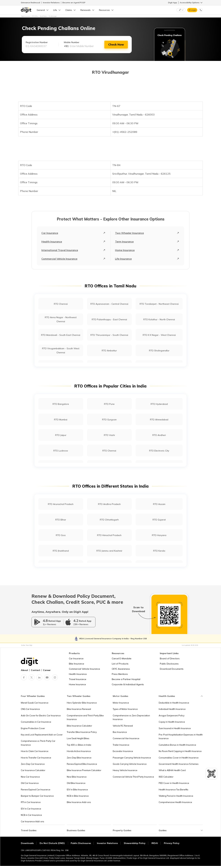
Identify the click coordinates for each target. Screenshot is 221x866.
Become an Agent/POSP (73, 2)
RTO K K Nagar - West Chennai (159, 335)
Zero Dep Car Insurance (33, 764)
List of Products (120, 663)
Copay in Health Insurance (172, 722)
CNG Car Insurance (30, 709)
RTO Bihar (60, 519)
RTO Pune (109, 404)
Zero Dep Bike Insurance (79, 757)
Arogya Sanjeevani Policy (171, 715)
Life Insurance (123, 258)
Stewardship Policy (134, 843)
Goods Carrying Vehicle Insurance (130, 764)
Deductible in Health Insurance (174, 702)
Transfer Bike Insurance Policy (82, 732)
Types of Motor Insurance (125, 709)
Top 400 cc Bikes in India (79, 745)
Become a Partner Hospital (126, 679)
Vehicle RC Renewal (123, 725)
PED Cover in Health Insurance (174, 783)
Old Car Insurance (30, 783)
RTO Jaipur (60, 435)
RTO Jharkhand (61, 550)
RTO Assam (159, 504)
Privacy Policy (171, 843)
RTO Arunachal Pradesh (60, 504)
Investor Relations (51, 2)
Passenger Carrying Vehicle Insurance (132, 757)
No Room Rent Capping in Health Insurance (180, 751)
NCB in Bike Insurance (78, 796)
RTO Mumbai (60, 419)
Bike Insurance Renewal (79, 709)
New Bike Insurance (77, 776)
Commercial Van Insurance (126, 738)
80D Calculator (166, 776)
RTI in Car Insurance (31, 802)
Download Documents (171, 668)
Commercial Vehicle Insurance (59, 258)
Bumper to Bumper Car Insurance (37, 796)
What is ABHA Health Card (172, 770)
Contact (35, 670)
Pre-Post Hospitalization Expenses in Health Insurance (181, 736)
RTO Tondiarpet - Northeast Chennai (159, 303)
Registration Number (37, 42)
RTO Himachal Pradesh (109, 535)
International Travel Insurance (59, 250)
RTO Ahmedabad (159, 419)
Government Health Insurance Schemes (179, 764)
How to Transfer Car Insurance (36, 757)
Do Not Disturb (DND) (52, 843)
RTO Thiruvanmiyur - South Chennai (109, 335)
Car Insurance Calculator (33, 770)
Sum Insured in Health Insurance (175, 728)
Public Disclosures (169, 663)
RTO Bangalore (61, 404)
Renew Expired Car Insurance (35, 789)
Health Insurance (51, 241)
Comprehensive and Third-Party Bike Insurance (85, 717)
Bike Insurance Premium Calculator (84, 770)
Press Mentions (120, 674)
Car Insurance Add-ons (32, 821)
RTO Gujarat (159, 519)
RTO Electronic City (159, 450)
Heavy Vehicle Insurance (125, 770)
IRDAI (154, 843)
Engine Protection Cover (33, 728)
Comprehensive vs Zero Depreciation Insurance (131, 717)
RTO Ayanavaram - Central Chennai (109, 303)
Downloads (27, 843)
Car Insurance (49, 233)
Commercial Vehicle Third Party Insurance (133, 776)
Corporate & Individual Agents (128, 684)
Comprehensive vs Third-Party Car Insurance (38, 743)
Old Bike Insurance (76, 783)
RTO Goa (61, 535)
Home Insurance (125, 250)
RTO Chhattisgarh (109, 519)
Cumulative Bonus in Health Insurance (177, 745)
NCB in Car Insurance (31, 815)
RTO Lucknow (60, 450)
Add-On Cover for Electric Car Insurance (41, 715)
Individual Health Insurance (172, 709)
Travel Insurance (77, 679)
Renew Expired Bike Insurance (82, 764)
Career (47, 670)
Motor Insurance (121, 702)
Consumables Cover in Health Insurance (179, 757)
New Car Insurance (30, 776)
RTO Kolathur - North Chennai (159, 319)
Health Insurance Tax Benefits (173, 789)
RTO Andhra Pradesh (109, 504)
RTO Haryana (159, 535)
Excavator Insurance (123, 751)
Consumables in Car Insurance (36, 722)
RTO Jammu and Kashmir (109, 550)
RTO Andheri (159, 435)
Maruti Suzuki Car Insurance (34, 702)
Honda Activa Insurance (79, 751)
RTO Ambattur (109, 350)
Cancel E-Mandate (121, 658)
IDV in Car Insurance (31, 808)
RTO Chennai (61, 303)
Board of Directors (170, 658)
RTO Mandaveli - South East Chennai (60, 335)
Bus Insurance (120, 732)
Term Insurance (124, 241)
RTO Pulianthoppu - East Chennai (109, 319)
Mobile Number (71, 42)
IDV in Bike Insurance (77, 789)
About (24, 670)
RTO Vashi (109, 435)
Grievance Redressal (30, 2)
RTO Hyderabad (159, 404)
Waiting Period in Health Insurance (176, 796)
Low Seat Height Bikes (78, 738)
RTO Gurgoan (109, 419)
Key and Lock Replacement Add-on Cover (42, 734)
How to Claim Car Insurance (34, 751)
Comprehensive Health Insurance (175, 802)
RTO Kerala (159, 550)
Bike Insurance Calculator (79, 725)
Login (193, 10)
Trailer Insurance (121, 745)
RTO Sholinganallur (159, 350)
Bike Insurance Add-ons (79, 802)
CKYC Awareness (121, 668)
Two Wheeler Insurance (129, 233)
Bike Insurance (76, 663)
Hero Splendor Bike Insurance (82, 702)
